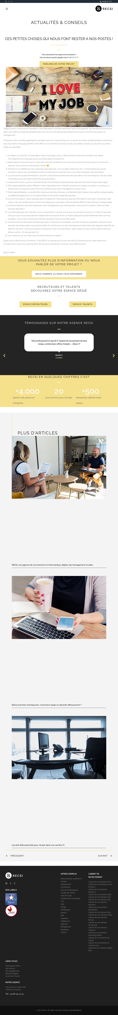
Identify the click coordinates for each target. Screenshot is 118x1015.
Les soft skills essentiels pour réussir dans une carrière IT (38, 845)
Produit (63, 932)
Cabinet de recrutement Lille (99, 899)
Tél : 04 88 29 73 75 (14, 994)
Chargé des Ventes (68, 893)
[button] (4, 356)
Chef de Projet (66, 896)
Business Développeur (69, 890)
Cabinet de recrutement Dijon (99, 894)
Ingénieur (64, 924)
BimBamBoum (76, 1010)
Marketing (65, 930)
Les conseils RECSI (59, 45)
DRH (62, 915)
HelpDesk (64, 918)
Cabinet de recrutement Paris (99, 882)
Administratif (66, 884)
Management (66, 927)
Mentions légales (12, 973)
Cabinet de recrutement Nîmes (100, 915)
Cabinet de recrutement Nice (99, 912)
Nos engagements (12, 971)
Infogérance (65, 921)
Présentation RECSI (12, 966)
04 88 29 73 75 (72, 57)
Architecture (65, 887)
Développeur (66, 910)
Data (62, 904)
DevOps (64, 913)
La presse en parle (12, 976)
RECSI (44, 1010)
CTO (62, 901)
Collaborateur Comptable (70, 898)
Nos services (10, 968)
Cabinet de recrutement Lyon (99, 897)
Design (63, 907)
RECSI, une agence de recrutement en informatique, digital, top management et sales (52, 565)
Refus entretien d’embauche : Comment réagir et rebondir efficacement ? (47, 705)
